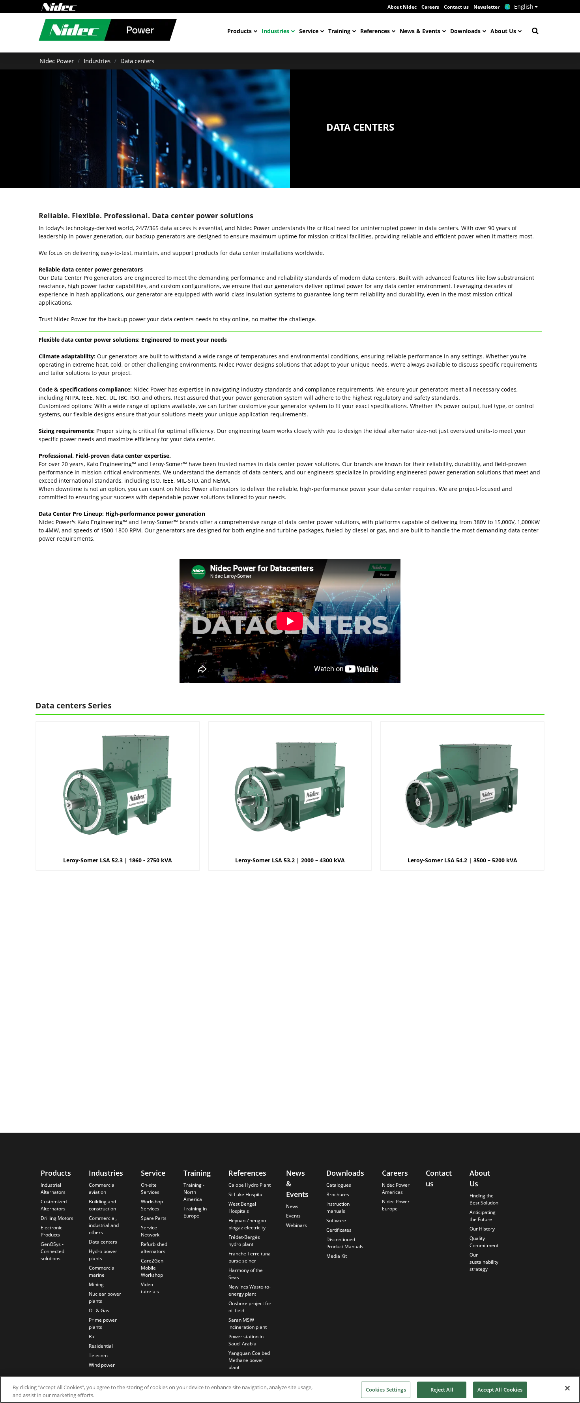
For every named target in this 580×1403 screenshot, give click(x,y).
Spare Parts (154, 1218)
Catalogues (338, 1185)
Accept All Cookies (499, 1389)
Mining (96, 1284)
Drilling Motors (57, 1218)
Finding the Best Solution (484, 1199)
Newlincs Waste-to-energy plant (249, 1290)
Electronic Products (51, 1231)
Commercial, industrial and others (104, 1225)
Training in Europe (195, 1212)
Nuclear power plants (105, 1297)
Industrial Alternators (53, 1188)
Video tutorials (150, 1288)
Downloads (465, 31)
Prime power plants (103, 1323)
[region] (290, 1389)
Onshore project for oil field (249, 1307)
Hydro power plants (103, 1255)
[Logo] (59, 7)
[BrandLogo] (108, 31)
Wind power (102, 1365)
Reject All (441, 1389)
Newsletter (486, 7)
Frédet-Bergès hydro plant (244, 1241)
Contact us (456, 7)
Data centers (137, 61)
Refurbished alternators (154, 1248)
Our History (482, 1228)
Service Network (150, 1231)
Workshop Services (152, 1205)
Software (336, 1220)
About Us (503, 31)
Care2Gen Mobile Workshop (152, 1267)
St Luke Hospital (246, 1194)
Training (339, 31)
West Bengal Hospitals (242, 1207)
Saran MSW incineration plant (247, 1323)
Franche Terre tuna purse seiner (249, 1257)
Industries (275, 31)
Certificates (339, 1230)
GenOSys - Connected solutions (52, 1251)
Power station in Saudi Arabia (246, 1340)
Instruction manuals (338, 1207)
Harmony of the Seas (245, 1274)
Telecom (98, 1355)
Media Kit (336, 1256)
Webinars (296, 1225)
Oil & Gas (99, 1310)
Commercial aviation (102, 1188)
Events (293, 1215)
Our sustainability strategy (484, 1261)
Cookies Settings (386, 1389)
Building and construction (102, 1205)
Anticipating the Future (483, 1216)
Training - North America (193, 1192)
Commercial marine (102, 1271)
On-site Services (150, 1188)
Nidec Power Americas (396, 1188)
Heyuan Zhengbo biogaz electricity (247, 1224)
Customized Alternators (54, 1205)
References (375, 31)
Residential (101, 1346)
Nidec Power (56, 61)
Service (308, 31)
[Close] (567, 1388)
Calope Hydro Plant (249, 1185)
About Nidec (402, 7)
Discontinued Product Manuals (344, 1243)
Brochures (337, 1194)
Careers (430, 7)
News (292, 1206)
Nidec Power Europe (396, 1205)
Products (239, 31)
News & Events (420, 31)
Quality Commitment (484, 1242)
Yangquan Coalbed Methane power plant (249, 1360)
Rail (93, 1336)
